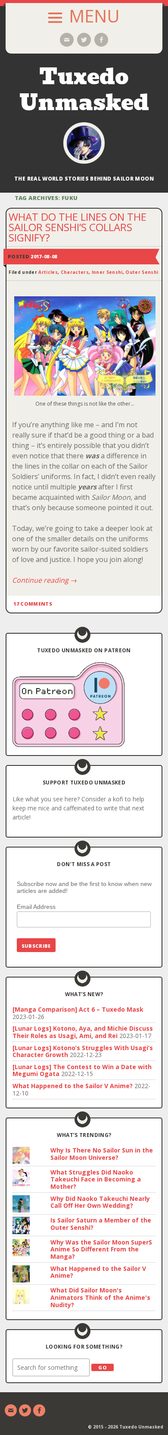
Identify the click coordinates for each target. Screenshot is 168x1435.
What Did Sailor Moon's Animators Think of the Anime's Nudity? (100, 1297)
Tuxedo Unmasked (84, 89)
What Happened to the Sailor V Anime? (72, 1086)
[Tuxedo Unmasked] (84, 143)
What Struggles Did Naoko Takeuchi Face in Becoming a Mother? (95, 1179)
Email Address (36, 906)
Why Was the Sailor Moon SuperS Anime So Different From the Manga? (101, 1249)
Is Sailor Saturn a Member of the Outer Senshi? (100, 1224)
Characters (75, 272)
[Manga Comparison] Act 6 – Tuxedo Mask (77, 1009)
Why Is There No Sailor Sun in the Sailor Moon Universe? (101, 1154)
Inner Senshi (107, 272)
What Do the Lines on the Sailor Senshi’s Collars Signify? (77, 227)
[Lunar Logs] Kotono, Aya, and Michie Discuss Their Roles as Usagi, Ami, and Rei (82, 1032)
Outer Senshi (141, 272)
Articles (48, 272)
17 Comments (32, 603)
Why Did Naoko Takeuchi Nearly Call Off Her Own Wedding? (100, 1202)
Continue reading (44, 580)
